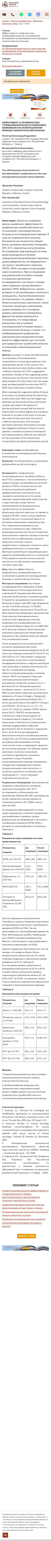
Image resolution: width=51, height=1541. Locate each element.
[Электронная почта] (4, 14)
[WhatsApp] (21, 14)
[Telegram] (30, 14)
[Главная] (13, 4)
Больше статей (26, 1236)
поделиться (39, 118)
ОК (5, 1535)
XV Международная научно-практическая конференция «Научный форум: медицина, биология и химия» (24, 51)
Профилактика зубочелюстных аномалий (23, 1219)
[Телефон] (13, 14)
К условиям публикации (15, 73)
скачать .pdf (25, 118)
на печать (10, 118)
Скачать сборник (35, 73)
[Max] (38, 14)
